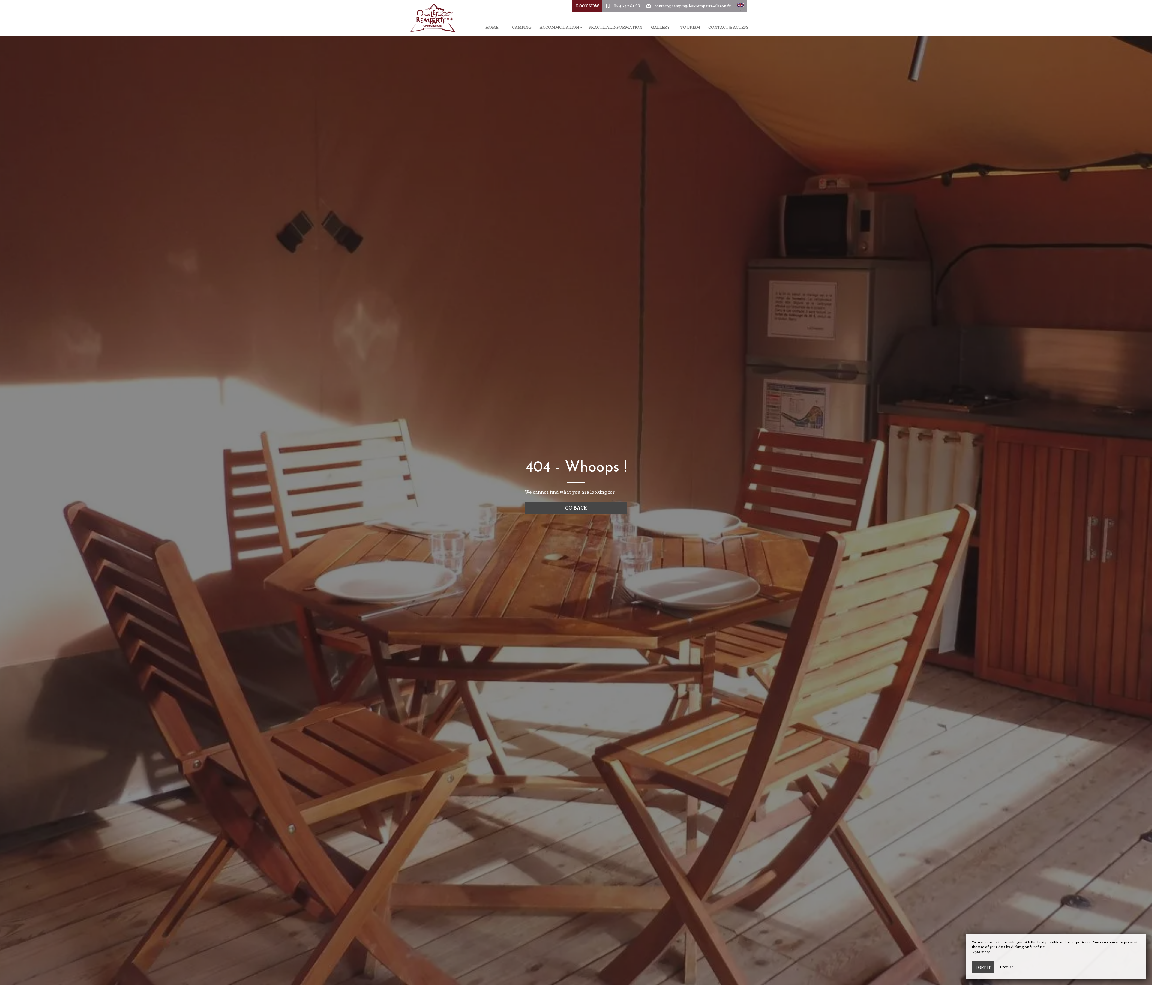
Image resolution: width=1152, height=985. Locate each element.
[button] (740, 6)
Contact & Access (728, 27)
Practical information (615, 27)
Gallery (660, 27)
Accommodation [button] (560, 27)
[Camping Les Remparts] (430, 18)
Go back (576, 507)
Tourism (690, 27)
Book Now (587, 6)
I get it (983, 967)
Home (491, 27)
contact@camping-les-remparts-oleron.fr (693, 6)
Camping (521, 27)
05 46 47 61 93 (627, 6)
